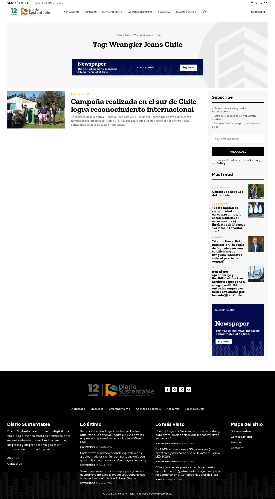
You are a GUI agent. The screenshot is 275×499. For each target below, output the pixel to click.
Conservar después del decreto (227, 193)
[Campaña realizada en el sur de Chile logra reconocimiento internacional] (36, 109)
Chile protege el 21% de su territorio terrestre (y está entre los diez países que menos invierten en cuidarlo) (187, 434)
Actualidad (218, 237)
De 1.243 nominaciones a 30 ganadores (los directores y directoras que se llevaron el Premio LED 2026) (187, 452)
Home (118, 35)
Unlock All (238, 151)
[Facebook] (252, 3)
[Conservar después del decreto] (256, 191)
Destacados (219, 267)
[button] (204, 11)
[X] (261, 3)
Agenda (160, 479)
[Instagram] (256, 3)
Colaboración (220, 203)
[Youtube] (265, 3)
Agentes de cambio (166, 443)
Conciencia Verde (83, 94)
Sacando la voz (221, 187)
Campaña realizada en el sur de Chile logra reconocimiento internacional (133, 105)
